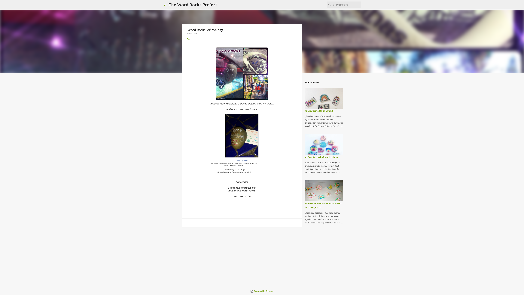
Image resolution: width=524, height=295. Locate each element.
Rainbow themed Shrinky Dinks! (319, 111)
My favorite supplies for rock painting (321, 157)
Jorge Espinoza (242, 161)
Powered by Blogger (264, 291)
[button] (188, 39)
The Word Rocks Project (193, 4)
